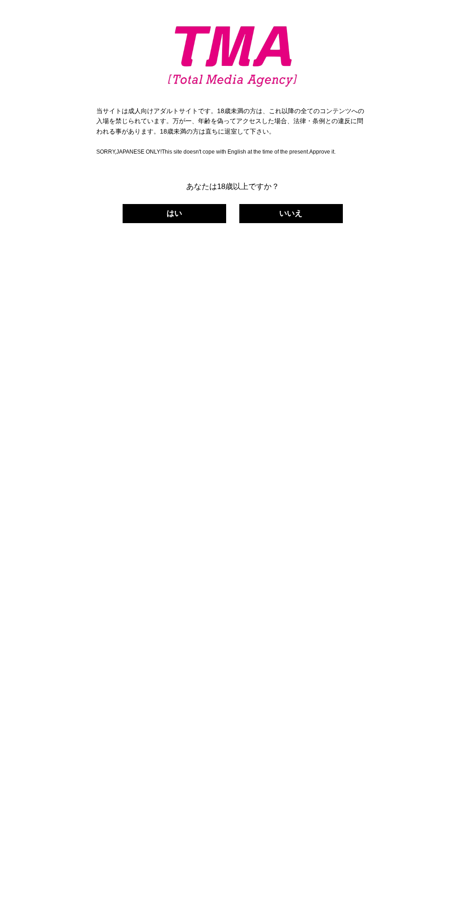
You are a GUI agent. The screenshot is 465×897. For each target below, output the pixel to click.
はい (174, 213)
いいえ (290, 213)
